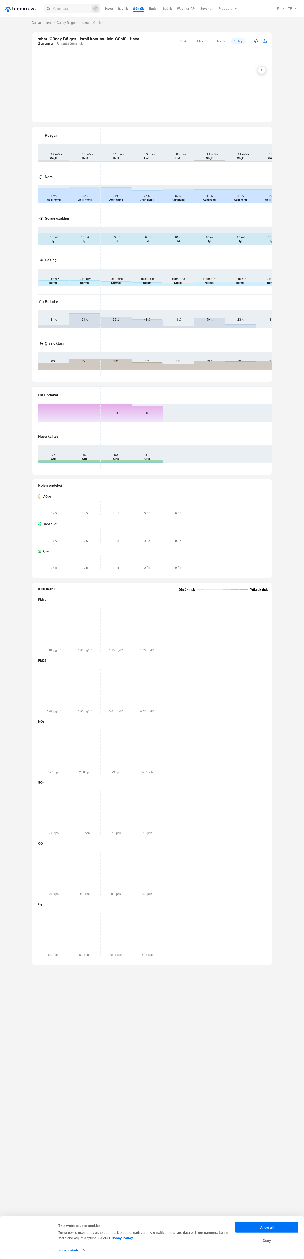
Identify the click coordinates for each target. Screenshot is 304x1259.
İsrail (48, 22)
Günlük (138, 8)
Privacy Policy (121, 1238)
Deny (267, 1241)
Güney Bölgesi (67, 22)
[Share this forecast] (263, 41)
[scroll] (261, 70)
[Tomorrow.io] (24, 8)
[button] (72, 8)
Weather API (186, 8)
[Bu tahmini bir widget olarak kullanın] (256, 41)
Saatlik (123, 8)
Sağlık (167, 8)
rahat (85, 22)
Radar (153, 8)
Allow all (267, 1227)
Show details (68, 1250)
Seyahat (206, 8)
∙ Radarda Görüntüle (69, 43)
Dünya (36, 22)
